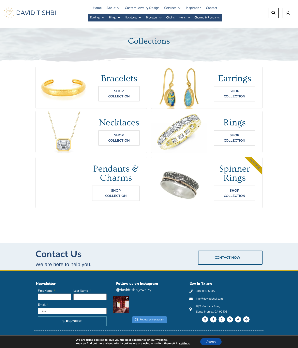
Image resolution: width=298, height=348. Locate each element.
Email (42, 305)
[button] (113, 8)
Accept (210, 342)
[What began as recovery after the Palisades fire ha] (121, 304)
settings (184, 343)
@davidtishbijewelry (133, 289)
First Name (45, 291)
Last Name (81, 291)
